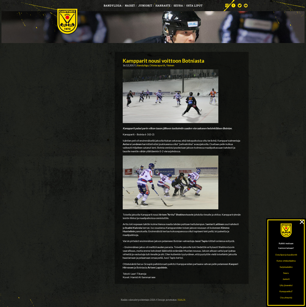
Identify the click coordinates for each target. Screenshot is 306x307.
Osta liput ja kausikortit (286, 254)
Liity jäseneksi (286, 285)
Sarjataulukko (286, 267)
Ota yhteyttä (286, 297)
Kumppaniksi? (286, 291)
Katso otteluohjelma (286, 260)
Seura (286, 273)
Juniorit (286, 279)
